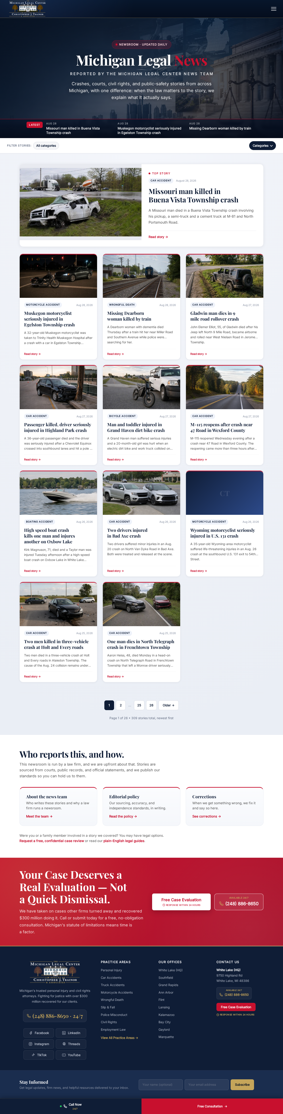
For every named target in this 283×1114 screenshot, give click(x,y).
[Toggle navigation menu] (274, 9)
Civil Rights (109, 1022)
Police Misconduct (114, 1015)
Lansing (164, 1007)
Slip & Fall (108, 1007)
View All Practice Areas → (119, 1038)
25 (139, 705)
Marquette (166, 1037)
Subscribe (242, 1084)
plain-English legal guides (123, 841)
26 (151, 705)
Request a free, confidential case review (51, 841)
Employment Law (113, 1029)
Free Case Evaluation (236, 1007)
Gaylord (164, 1029)
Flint (161, 1000)
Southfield (166, 977)
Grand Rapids (168, 985)
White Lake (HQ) (171, 970)
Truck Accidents (112, 985)
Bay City (165, 1022)
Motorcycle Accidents (117, 992)
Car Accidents (111, 977)
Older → (168, 705)
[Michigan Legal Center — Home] (27, 9)
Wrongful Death (112, 1000)
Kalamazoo (166, 1015)
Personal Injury (111, 970)
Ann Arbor (166, 992)
